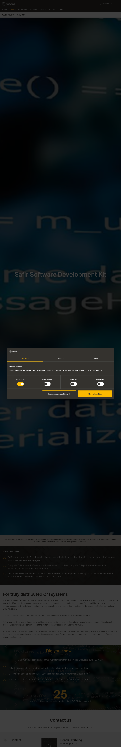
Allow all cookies (95, 394)
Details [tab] (60, 358)
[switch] (47, 384)
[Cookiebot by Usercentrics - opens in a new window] (101, 351)
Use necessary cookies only (59, 394)
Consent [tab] (25, 358)
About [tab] (96, 358)
